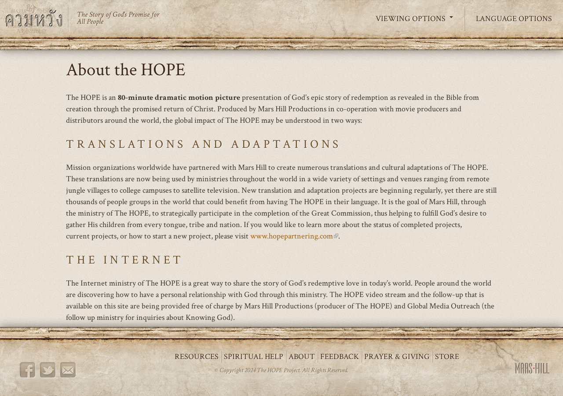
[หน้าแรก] (37, 19)
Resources (197, 357)
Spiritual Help (253, 357)
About (302, 357)
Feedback (339, 357)
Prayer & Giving (397, 357)
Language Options (514, 19)
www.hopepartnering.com (294, 236)
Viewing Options (411, 19)
